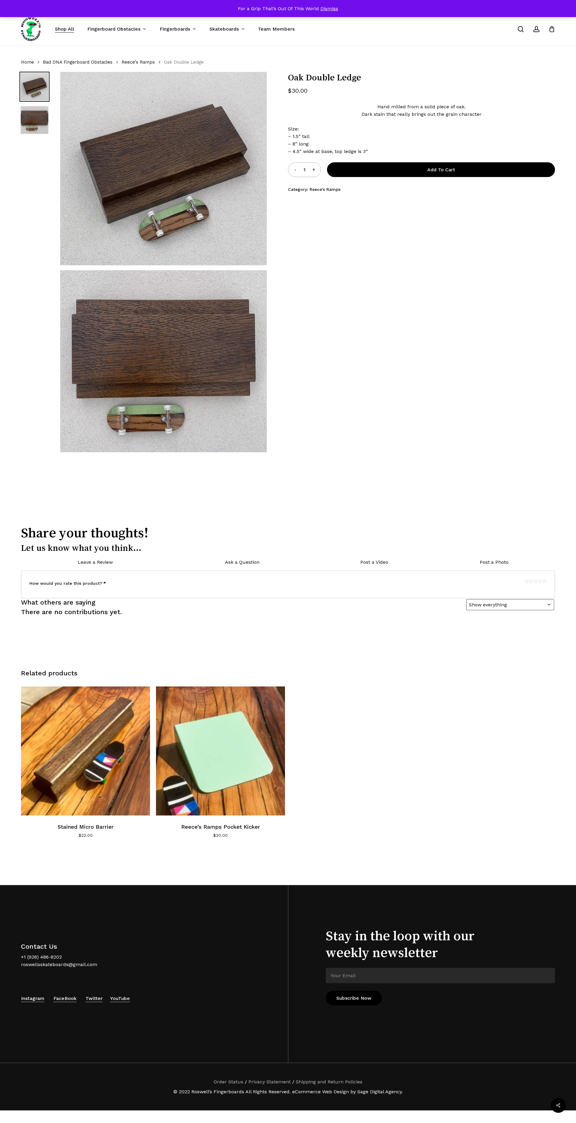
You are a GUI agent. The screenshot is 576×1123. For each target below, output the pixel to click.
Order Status (228, 1082)
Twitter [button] (94, 998)
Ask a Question (242, 562)
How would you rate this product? (67, 583)
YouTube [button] (120, 998)
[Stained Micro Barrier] (85, 750)
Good (540, 581)
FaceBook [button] (64, 998)
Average (535, 581)
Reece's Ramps (138, 62)
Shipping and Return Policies (329, 1082)
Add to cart (441, 170)
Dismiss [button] (329, 8)
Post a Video (374, 562)
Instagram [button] (32, 998)
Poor (526, 581)
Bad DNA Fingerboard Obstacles (77, 62)
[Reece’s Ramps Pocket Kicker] (220, 750)
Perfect (544, 581)
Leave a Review (95, 562)
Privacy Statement (269, 1082)
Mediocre (531, 581)
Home (27, 62)
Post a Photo (494, 562)
